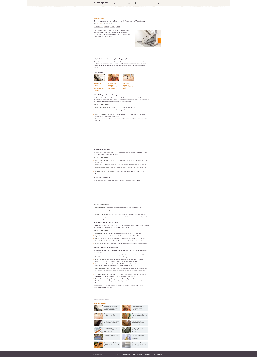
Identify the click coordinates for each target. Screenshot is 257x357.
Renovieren (139, 3)
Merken (107, 26)
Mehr (118, 26)
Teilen (112, 26)
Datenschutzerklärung (157, 354)
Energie (147, 3)
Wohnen (154, 3)
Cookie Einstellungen (137, 354)
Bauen (132, 3)
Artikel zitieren (99, 26)
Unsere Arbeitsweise (126, 354)
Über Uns (162, 3)
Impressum (147, 354)
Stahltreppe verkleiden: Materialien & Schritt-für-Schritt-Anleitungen (99, 87)
